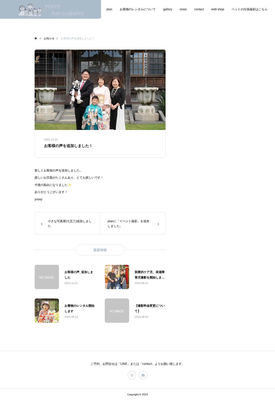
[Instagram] (132, 375)
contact (199, 9)
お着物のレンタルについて (138, 9)
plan (109, 9)
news (183, 9)
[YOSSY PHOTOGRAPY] (50, 9)
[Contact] (143, 375)
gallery (167, 9)
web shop (217, 9)
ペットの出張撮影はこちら (250, 9)
